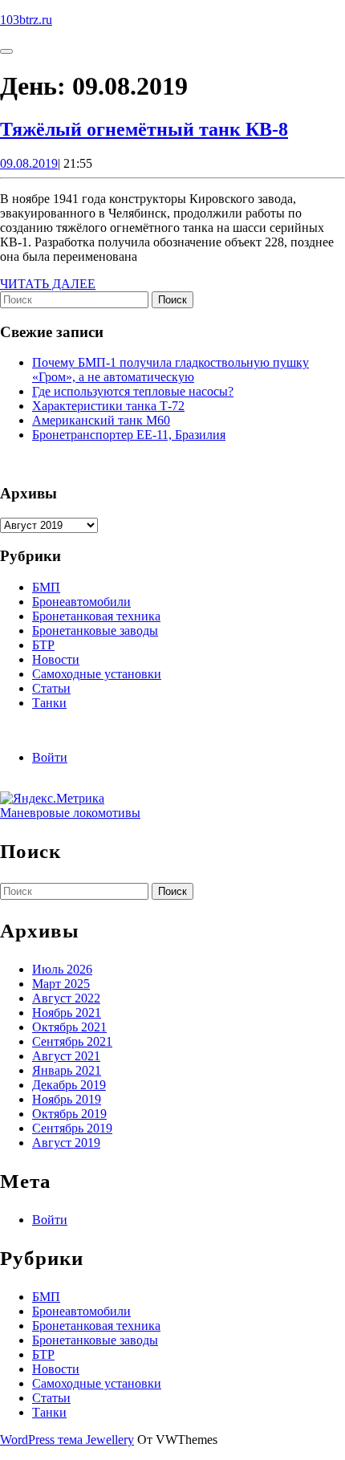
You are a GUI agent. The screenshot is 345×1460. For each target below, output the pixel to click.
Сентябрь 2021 (72, 1041)
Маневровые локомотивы (70, 812)
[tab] (6, 51)
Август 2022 (66, 998)
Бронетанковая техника (96, 616)
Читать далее (47, 284)
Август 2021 (66, 1056)
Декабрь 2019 (69, 1085)
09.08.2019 (29, 163)
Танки (49, 703)
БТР (43, 645)
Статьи (51, 688)
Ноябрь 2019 (66, 1099)
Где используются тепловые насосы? (132, 391)
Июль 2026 (62, 969)
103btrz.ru (26, 19)
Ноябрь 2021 (66, 1012)
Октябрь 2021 (69, 1027)
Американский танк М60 (101, 420)
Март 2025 (61, 983)
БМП (46, 587)
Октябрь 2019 (69, 1113)
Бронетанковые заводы (95, 630)
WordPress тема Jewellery (67, 1439)
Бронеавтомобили (81, 601)
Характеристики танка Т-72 (108, 406)
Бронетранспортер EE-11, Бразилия (128, 434)
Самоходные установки (96, 674)
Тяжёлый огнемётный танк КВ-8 (144, 129)
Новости (55, 659)
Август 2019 (66, 1142)
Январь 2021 (66, 1070)
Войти (49, 757)
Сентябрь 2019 (72, 1128)
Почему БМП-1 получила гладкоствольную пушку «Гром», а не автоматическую (170, 370)
